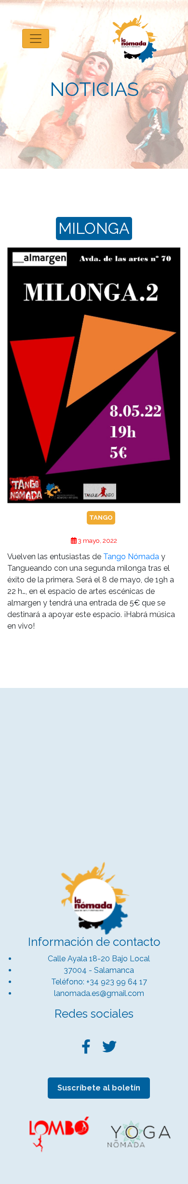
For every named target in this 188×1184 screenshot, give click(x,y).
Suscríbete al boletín (98, 1087)
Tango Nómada (131, 556)
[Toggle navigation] (35, 38)
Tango (101, 517)
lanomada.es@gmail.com (99, 993)
